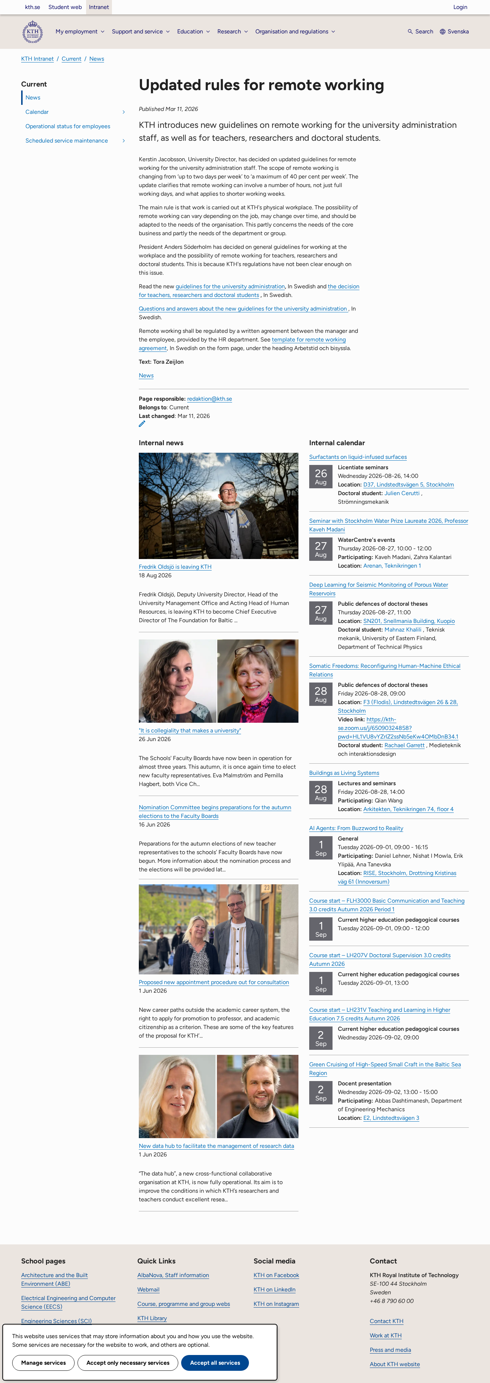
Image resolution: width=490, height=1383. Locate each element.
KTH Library (152, 1318)
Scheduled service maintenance (66, 140)
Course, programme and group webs (183, 1303)
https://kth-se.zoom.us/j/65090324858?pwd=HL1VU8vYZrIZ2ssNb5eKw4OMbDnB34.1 (398, 728)
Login (460, 7)
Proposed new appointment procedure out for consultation (214, 982)
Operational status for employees (67, 126)
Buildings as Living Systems (344, 772)
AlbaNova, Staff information (173, 1275)
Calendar (36, 111)
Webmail (148, 1289)
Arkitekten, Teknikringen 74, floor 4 (408, 809)
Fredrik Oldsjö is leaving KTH (175, 566)
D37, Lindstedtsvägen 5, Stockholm (408, 484)
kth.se (32, 7)
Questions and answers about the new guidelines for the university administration (243, 308)
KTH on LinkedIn (275, 1289)
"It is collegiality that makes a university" (190, 730)
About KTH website (395, 1364)
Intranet (99, 7)
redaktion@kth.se (209, 398)
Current (71, 58)
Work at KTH (386, 1335)
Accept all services (215, 1362)
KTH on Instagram (276, 1303)
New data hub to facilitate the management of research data (216, 1145)
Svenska (458, 31)
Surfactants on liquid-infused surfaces (358, 456)
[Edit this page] (142, 423)
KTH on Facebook (276, 1275)
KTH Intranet (37, 58)
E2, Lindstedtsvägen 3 (391, 1117)
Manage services (43, 1362)
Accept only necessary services (127, 1362)
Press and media (390, 1349)
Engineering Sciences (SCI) (56, 1321)
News (96, 58)
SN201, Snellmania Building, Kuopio (409, 621)
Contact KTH (387, 1321)
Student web (65, 7)
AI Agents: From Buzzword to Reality (356, 828)
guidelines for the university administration (230, 286)
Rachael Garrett (405, 745)
